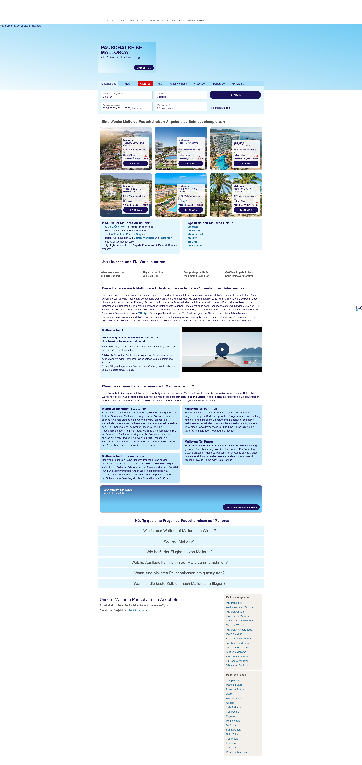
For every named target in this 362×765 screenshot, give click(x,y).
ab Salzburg (195, 230)
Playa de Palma (235, 689)
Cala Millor (232, 734)
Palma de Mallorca (236, 752)
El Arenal (231, 743)
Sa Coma (231, 725)
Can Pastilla (232, 711)
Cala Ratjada (233, 707)
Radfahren (166, 238)
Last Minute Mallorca (237, 616)
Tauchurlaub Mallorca (238, 643)
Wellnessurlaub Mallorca (240, 607)
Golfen (138, 238)
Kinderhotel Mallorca (237, 656)
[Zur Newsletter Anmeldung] (359, 310)
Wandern (148, 238)
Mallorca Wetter (235, 625)
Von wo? (161, 93)
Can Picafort (233, 738)
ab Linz (192, 238)
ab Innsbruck (196, 234)
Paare (129, 234)
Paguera (230, 716)
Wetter (229, 694)
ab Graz (192, 242)
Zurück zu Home (138, 610)
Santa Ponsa (233, 729)
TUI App (143, 313)
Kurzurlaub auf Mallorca (239, 620)
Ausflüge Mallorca (236, 652)
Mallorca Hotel (234, 602)
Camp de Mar (233, 680)
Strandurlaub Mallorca (238, 638)
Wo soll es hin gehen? (113, 93)
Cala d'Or (231, 747)
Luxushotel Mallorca (237, 661)
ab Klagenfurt (196, 245)
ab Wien (193, 226)
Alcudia (230, 702)
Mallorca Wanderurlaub (239, 629)
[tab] (108, 84)
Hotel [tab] (128, 83)
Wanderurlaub (234, 698)
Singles (140, 234)
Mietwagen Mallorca (237, 665)
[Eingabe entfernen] (146, 96)
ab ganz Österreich (115, 226)
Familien (119, 234)
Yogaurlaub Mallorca (237, 647)
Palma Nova (233, 720)
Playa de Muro (234, 634)
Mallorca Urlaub (235, 611)
